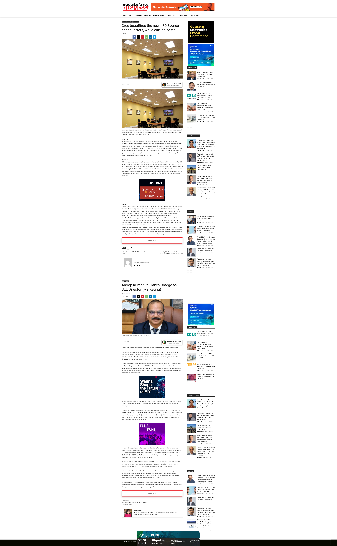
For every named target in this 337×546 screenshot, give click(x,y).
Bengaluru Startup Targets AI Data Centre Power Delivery (205, 218)
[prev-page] (188, 126)
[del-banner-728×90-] (168, 545)
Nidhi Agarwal (200, 222)
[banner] (201, 65)
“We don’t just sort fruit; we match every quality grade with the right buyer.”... (206, 229)
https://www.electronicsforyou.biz (141, 262)
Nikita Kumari (200, 99)
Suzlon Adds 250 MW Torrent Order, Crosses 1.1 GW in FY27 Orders (205, 95)
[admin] (128, 262)
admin (124, 33)
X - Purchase (135, 21)
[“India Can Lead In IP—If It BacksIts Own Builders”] (191, 252)
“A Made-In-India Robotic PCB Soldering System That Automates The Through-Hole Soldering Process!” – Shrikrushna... (206, 144)
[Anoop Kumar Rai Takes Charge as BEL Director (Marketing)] (191, 75)
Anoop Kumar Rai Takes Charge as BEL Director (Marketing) (205, 74)
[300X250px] (152, 200)
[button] (213, 15)
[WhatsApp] (146, 37)
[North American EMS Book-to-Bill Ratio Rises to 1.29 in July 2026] (191, 118)
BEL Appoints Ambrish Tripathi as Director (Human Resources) (206, 85)
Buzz (123, 21)
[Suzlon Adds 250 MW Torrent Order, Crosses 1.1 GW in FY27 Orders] (191, 96)
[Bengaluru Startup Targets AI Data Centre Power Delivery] (191, 219)
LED (132, 247)
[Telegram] (154, 37)
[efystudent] (182, 10)
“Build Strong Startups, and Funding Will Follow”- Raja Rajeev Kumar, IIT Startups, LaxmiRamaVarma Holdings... (206, 192)
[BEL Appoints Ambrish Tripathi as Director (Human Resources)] (191, 86)
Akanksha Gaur (201, 198)
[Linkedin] (150, 37)
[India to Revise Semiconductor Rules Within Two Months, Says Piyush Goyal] (191, 107)
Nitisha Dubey (200, 78)
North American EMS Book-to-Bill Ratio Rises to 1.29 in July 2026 (206, 117)
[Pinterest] (142, 37)
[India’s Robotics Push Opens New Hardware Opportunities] (191, 169)
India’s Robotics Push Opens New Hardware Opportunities (204, 168)
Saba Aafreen (200, 162)
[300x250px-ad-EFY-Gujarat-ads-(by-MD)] (201, 42)
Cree (128, 247)
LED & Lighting (129, 21)
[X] (138, 37)
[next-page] (191, 126)
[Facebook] (134, 37)
